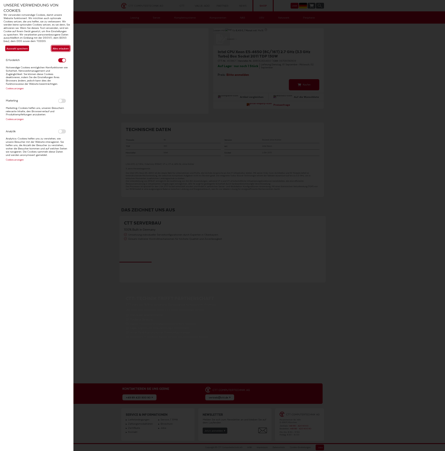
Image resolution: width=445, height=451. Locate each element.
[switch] (62, 60)
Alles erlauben (61, 48)
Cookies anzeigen (15, 88)
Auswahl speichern (17, 48)
